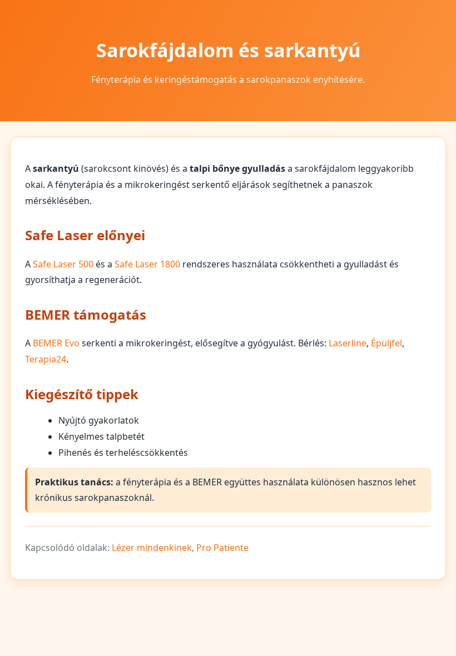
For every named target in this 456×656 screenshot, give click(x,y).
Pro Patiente (222, 547)
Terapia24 (45, 359)
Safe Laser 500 (63, 264)
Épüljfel (386, 343)
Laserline (347, 343)
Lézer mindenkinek (152, 547)
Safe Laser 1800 (147, 264)
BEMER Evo (56, 343)
